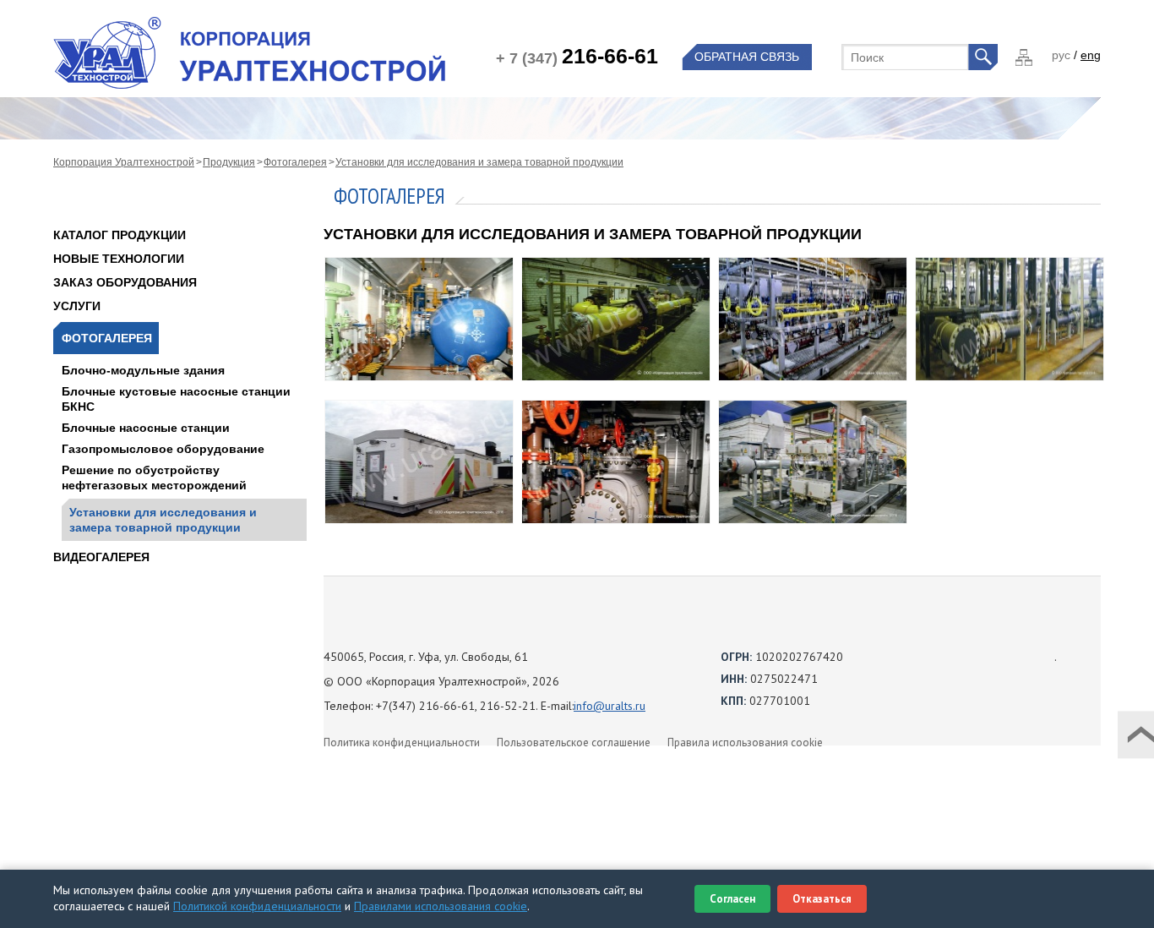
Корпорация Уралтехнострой (123, 162)
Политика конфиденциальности (402, 742)
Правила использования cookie (745, 742)
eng (1091, 55)
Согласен (732, 899)
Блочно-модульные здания (143, 370)
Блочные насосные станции (146, 427)
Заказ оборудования (125, 282)
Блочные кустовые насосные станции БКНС (176, 399)
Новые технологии (118, 258)
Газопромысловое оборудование (163, 449)
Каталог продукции (119, 235)
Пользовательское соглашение (573, 742)
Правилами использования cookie (440, 906)
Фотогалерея (295, 162)
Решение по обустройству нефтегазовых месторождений (154, 477)
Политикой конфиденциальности (257, 906)
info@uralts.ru (609, 705)
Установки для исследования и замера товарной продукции (479, 162)
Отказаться (822, 899)
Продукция (229, 162)
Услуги (77, 306)
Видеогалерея (101, 557)
